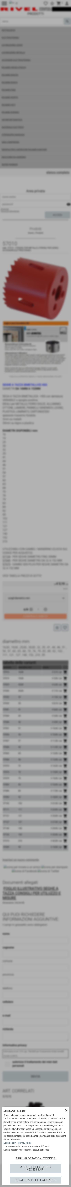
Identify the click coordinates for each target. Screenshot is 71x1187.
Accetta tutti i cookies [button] (36, 1179)
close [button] (66, 1110)
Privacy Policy (24, 1143)
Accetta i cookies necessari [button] (35, 1168)
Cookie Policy (9, 1143)
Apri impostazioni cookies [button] (35, 1158)
